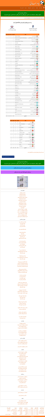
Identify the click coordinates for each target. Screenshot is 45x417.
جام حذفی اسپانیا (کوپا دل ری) (22, 257)
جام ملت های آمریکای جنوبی (22, 197)
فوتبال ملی (26, 409)
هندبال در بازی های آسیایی (22, 392)
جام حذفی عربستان (22, 309)
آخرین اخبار (42, 409)
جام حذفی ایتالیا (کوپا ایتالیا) (22, 251)
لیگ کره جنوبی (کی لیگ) (22, 302)
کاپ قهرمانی (15, 414)
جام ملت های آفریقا (22, 199)
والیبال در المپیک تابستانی (22, 352)
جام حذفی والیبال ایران (22, 371)
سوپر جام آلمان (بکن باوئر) (22, 272)
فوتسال (26, 412)
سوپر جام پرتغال (22, 287)
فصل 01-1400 (35, 414)
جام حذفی (40, 8)
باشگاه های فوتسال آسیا (22, 332)
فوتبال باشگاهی (25, 411)
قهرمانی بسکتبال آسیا (22, 381)
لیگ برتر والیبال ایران (22, 370)
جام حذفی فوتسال (22, 335)
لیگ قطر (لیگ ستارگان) (22, 312)
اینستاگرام (8, 411)
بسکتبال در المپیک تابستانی (22, 377)
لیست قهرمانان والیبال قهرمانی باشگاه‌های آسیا (36, 152)
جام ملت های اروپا (23, 194)
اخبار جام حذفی (41, 411)
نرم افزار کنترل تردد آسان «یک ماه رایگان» (22, 168)
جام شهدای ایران (22, 226)
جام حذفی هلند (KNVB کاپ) (22, 291)
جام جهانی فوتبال (22, 193)
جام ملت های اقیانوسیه (22, 205)
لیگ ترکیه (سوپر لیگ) (22, 296)
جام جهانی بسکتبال (22, 378)
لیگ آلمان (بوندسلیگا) (22, 269)
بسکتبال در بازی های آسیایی (22, 380)
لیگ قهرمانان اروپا (22, 232)
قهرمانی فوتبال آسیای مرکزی (22, 216)
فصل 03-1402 (35, 412)
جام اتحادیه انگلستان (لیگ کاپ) (22, 265)
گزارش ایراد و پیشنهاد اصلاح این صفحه (8, 156)
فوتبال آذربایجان (7, 414)
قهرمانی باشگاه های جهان (22, 367)
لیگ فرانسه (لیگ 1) (22, 275)
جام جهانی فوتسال (22, 323)
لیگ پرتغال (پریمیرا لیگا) (22, 282)
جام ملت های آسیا (23, 202)
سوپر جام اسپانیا (22, 259)
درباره (26, 8)
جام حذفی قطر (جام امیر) (22, 313)
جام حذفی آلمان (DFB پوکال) (22, 271)
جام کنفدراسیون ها (22, 206)
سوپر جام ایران (22, 225)
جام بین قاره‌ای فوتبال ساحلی (22, 342)
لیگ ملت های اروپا (22, 196)
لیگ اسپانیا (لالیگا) (22, 256)
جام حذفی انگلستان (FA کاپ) (23, 263)
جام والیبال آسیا (22, 364)
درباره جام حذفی (14, 409)
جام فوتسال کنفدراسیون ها (22, 328)
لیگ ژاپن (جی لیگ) (22, 303)
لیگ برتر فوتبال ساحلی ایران (22, 346)
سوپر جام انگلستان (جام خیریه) (22, 266)
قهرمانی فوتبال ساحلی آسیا (22, 344)
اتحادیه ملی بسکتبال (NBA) (22, 387)
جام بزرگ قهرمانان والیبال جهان (22, 356)
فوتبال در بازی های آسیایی (22, 213)
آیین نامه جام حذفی (14, 411)
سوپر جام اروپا (22, 237)
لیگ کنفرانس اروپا (22, 235)
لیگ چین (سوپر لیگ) (22, 305)
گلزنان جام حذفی (41, 413)
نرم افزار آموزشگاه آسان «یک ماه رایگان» (22, 172)
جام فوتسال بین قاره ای (22, 331)
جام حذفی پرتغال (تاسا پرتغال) (22, 284)
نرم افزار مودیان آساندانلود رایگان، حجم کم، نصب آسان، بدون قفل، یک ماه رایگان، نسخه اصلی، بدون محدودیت (22, 14)
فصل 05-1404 (35, 409)
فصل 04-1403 (35, 411)
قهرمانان (29, 8)
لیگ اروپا (22, 234)
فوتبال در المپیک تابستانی (22, 209)
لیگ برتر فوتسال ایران (22, 334)
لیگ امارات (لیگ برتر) (22, 316)
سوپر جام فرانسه (22, 278)
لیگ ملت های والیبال (22, 358)
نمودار (37, 8)
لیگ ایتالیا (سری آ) (22, 250)
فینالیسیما (22, 207)
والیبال (27, 413)
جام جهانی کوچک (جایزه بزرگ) (22, 325)
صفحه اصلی (42, 408)
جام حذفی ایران (22, 223)
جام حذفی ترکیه (22, 297)
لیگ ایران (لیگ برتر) (22, 222)
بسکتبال (26, 414)
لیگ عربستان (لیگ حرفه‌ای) (22, 308)
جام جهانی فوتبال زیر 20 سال (22, 210)
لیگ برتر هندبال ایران (22, 395)
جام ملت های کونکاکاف (22, 203)
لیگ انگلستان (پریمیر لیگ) (22, 262)
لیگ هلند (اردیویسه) (22, 290)
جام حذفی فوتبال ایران (36, 3)
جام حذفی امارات (22, 318)
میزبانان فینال (14, 413)
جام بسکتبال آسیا (23, 382)
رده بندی (33, 8)
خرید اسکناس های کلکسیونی (22, 188)
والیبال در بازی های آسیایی (22, 361)
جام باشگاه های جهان (22, 229)
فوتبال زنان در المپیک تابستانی (22, 402)
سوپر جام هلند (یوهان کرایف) (22, 293)
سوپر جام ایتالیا (22, 253)
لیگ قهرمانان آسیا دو (22, 242)
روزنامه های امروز (41, 412)
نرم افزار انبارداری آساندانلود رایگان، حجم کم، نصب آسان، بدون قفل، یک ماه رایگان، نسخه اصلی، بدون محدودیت (22, 163)
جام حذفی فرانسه (22, 276)
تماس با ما (22, 8)
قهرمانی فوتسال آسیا (22, 326)
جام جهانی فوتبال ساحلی (22, 341)
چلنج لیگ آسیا (22, 244)
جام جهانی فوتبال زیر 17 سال (22, 212)
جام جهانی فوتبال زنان (22, 401)
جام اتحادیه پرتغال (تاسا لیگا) (22, 285)
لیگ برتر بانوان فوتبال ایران (22, 404)
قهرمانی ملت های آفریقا (23, 200)
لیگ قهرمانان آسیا (22, 241)
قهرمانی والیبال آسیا (22, 362)
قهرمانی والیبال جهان (22, 353)
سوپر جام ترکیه (22, 299)
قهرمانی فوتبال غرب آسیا (22, 215)
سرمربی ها (15, 412)
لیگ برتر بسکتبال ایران (22, 385)
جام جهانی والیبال (22, 355)
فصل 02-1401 (35, 413)
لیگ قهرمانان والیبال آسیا (22, 368)
